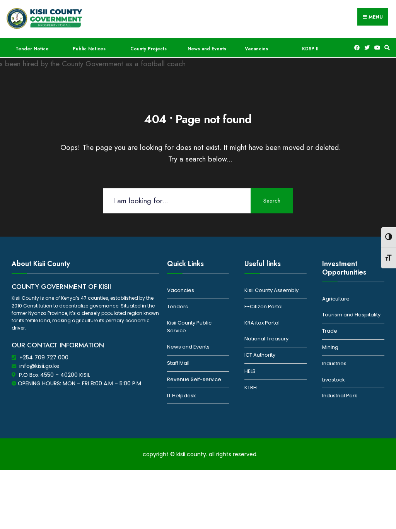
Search (271, 200)
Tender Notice (32, 48)
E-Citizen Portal (263, 306)
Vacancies (256, 48)
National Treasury (266, 338)
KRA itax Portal (262, 322)
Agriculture (336, 298)
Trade (329, 331)
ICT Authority (259, 355)
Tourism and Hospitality (351, 314)
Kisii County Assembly (271, 290)
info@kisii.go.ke (39, 366)
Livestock (333, 379)
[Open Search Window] (386, 48)
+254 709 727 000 (43, 357)
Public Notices (89, 48)
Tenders (177, 306)
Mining (330, 347)
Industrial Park (339, 395)
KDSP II (310, 48)
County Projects (148, 48)
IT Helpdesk (181, 395)
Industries (334, 363)
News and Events (207, 48)
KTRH (250, 387)
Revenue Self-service (194, 379)
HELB (250, 371)
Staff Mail (178, 363)
